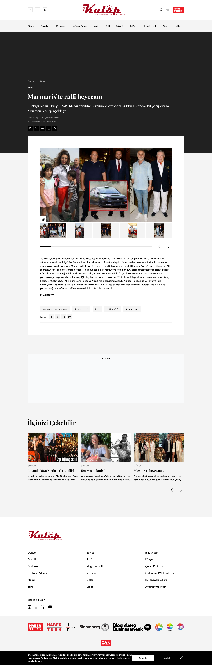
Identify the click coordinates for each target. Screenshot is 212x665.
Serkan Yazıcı (132, 309)
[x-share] (36, 128)
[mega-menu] (167, 10)
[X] (43, 607)
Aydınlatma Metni (156, 586)
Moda (96, 26)
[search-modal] (161, 10)
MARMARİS (112, 309)
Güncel (31, 26)
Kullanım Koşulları (156, 580)
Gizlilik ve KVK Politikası (159, 573)
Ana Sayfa (32, 81)
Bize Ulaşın (151, 552)
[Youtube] (50, 607)
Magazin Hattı (149, 26)
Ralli (97, 309)
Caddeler (60, 26)
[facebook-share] (30, 128)
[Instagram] (29, 607)
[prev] (172, 490)
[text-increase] (54, 128)
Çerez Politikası (154, 566)
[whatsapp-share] (42, 128)
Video (178, 26)
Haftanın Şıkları (79, 26)
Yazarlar (91, 573)
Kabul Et (142, 657)
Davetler (45, 26)
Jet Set (133, 26)
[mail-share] (48, 128)
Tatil (108, 26)
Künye (149, 559)
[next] (168, 246)
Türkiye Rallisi (81, 309)
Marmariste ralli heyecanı (55, 309)
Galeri (166, 26)
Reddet (166, 657)
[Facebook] (36, 607)
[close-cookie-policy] (181, 658)
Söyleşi (119, 26)
